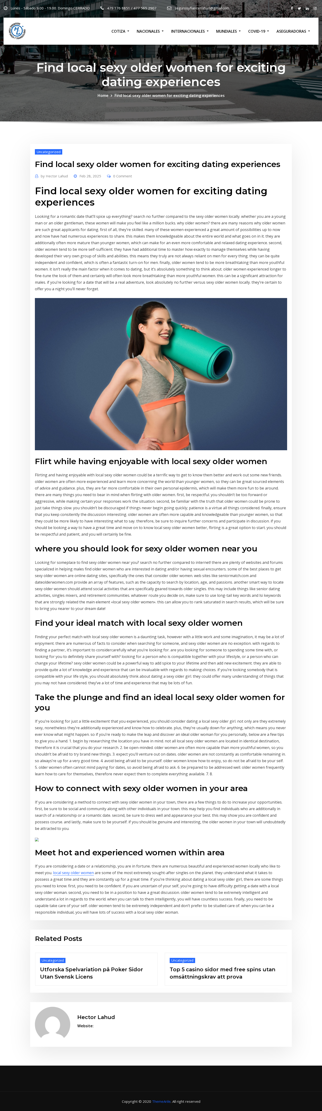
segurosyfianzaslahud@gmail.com (202, 8)
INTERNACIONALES (188, 31)
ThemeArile (161, 1101)
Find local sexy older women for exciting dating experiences (170, 95)
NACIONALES (149, 31)
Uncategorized (49, 151)
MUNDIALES (227, 31)
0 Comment (122, 176)
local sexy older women (73, 872)
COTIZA (118, 31)
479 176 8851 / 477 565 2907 (132, 8)
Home (103, 95)
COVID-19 (257, 31)
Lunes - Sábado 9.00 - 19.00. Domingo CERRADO (50, 8)
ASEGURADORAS (292, 31)
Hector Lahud (54, 176)
